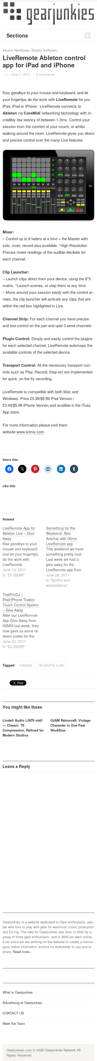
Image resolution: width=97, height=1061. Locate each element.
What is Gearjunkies (18, 992)
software (25, 665)
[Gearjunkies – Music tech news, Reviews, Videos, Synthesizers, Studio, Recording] (48, 13)
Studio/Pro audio (51, 665)
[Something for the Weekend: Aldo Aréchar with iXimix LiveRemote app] (67, 556)
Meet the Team (14, 1023)
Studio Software (44, 50)
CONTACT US (13, 1013)
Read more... (22, 951)
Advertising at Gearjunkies (22, 1002)
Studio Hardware (16, 50)
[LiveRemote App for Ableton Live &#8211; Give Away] (24, 551)
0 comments (45, 74)
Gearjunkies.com (19, 1049)
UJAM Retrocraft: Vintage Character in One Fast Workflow (70, 725)
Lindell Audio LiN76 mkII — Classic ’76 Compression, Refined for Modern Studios (23, 728)
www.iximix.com (30, 431)
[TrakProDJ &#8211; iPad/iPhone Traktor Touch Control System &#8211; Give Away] (24, 620)
